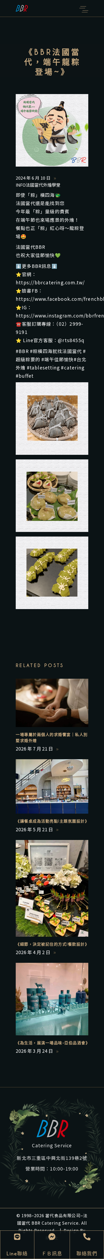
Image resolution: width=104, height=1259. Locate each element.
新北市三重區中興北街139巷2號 (52, 1158)
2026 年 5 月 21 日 (35, 829)
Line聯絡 (17, 1254)
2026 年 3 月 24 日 (35, 1050)
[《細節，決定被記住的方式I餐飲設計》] (52, 888)
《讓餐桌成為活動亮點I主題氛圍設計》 (52, 821)
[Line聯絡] (17, 1236)
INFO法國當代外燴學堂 (38, 185)
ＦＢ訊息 (52, 1254)
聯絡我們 (86, 1254)
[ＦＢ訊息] (52, 1236)
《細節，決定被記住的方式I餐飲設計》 (52, 944)
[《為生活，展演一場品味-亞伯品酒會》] (52, 999)
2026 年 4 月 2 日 (33, 952)
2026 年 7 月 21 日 (35, 748)
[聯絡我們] (86, 1236)
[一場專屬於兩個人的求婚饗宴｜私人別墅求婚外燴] (52, 703)
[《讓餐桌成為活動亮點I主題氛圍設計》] (52, 786)
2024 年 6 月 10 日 (34, 178)
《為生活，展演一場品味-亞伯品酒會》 (53, 1042)
